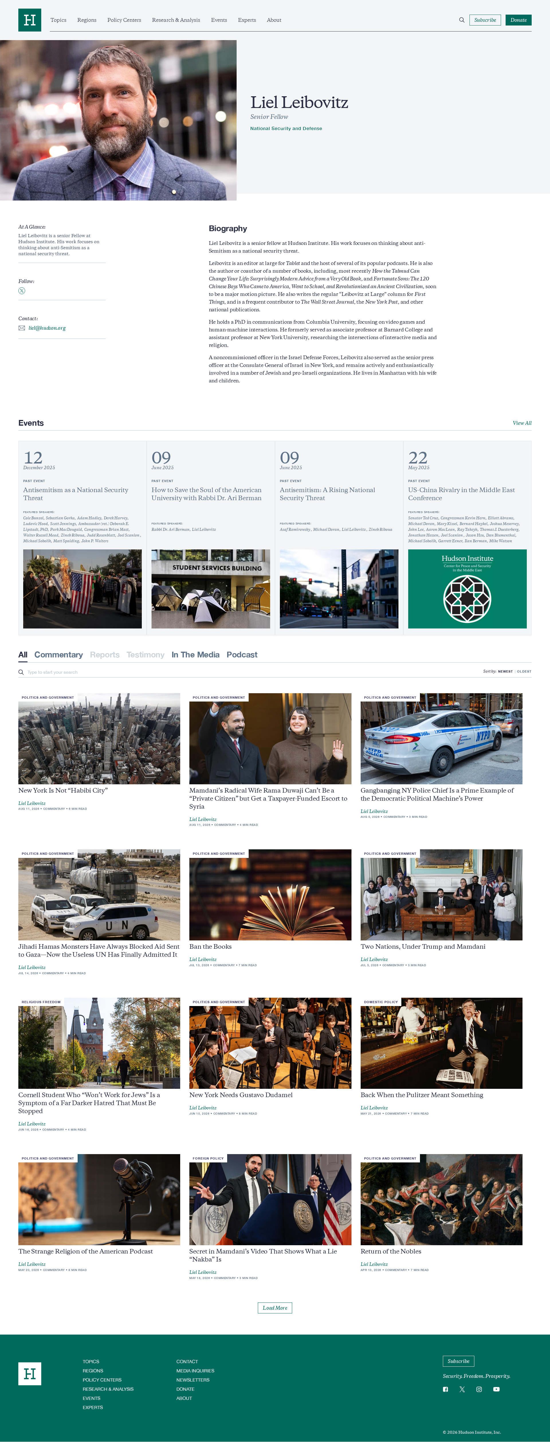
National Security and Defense (286, 128)
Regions (87, 20)
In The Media (196, 654)
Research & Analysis (176, 20)
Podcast (242, 654)
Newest (505, 671)
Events (219, 20)
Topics (58, 20)
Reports (105, 654)
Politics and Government (48, 697)
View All (522, 423)
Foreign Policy (208, 1158)
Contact (187, 1361)
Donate (185, 1389)
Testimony (146, 654)
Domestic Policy (381, 1002)
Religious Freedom (41, 1002)
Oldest (524, 671)
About (274, 20)
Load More (275, 1308)
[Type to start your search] (21, 672)
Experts (247, 20)
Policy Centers (124, 20)
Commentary (58, 654)
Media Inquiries (195, 1370)
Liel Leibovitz (32, 803)
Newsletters (192, 1379)
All (23, 654)
